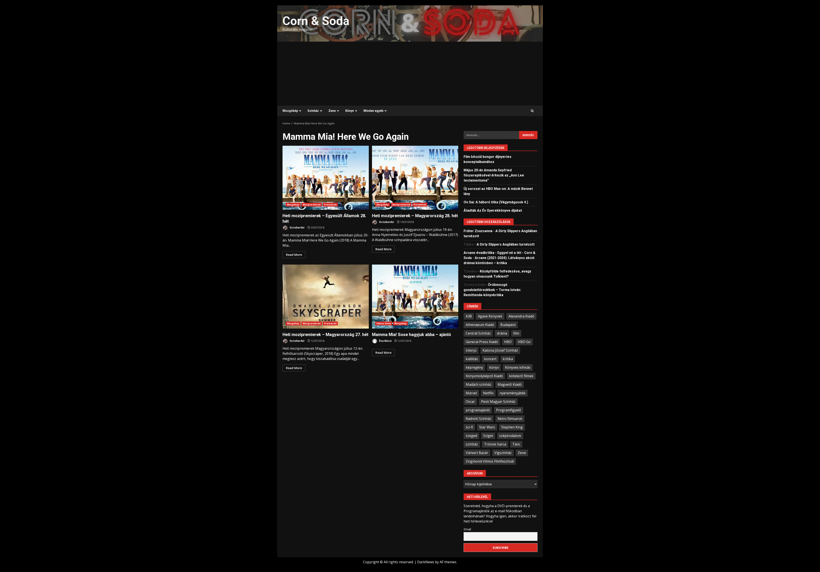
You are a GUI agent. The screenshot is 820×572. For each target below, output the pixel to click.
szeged (471, 435)
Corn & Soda (316, 21)
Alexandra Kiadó (521, 316)
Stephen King (512, 427)
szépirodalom (510, 435)
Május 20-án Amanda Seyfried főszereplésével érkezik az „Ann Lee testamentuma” (494, 175)
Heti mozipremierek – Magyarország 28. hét (415, 178)
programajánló (478, 410)
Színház (313, 110)
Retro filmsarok (510, 418)
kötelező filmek (521, 376)
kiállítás (472, 359)
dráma (502, 333)
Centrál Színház (478, 333)
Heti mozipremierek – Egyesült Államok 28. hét (326, 178)
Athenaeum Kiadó (480, 324)
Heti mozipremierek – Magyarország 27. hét (326, 297)
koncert (490, 359)
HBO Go (524, 341)
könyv (494, 367)
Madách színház (478, 384)
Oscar (470, 401)
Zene (332, 110)
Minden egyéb (373, 110)
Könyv (349, 110)
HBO (508, 341)
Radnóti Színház (478, 418)
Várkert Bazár (477, 452)
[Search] (532, 111)
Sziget (488, 435)
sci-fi (469, 427)
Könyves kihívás (517, 367)
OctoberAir (297, 227)
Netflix (488, 393)
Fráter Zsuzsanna (478, 231)
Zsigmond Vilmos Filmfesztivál (490, 461)
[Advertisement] (410, 73)
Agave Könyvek (490, 316)
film (516, 333)
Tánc (516, 444)
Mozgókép (290, 110)
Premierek (330, 204)
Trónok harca (495, 444)
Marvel (471, 393)
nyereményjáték (513, 393)
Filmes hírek (383, 323)
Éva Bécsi (385, 341)
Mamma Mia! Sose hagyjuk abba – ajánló (415, 297)
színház (472, 444)
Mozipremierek (312, 204)
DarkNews (425, 562)
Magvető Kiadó (510, 384)
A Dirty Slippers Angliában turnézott (505, 244)
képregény (474, 367)
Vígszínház (503, 452)
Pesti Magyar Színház (498, 401)
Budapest (508, 324)
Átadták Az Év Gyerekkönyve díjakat (493, 210)
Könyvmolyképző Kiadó (484, 376)
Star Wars (487, 427)
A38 (469, 316)
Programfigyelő (508, 410)
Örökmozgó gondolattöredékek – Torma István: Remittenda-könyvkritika (492, 290)
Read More (294, 255)
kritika (508, 359)
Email (467, 529)
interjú (471, 350)
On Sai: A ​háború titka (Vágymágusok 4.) (496, 202)
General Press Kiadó (482, 341)
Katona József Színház (500, 350)
